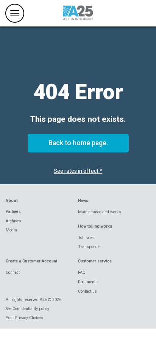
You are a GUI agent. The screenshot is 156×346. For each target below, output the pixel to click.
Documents (88, 281)
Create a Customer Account (31, 261)
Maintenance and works (99, 211)
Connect (13, 272)
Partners (13, 211)
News (83, 200)
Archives (13, 221)
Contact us (87, 291)
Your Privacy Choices (24, 317)
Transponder (89, 246)
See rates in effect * (78, 171)
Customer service (95, 261)
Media (11, 230)
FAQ (82, 272)
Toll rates (86, 237)
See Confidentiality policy (27, 308)
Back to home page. (78, 143)
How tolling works (95, 226)
